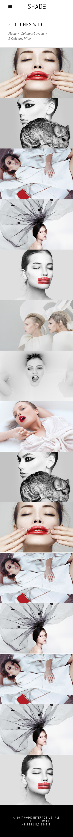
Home (12, 33)
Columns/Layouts (32, 33)
